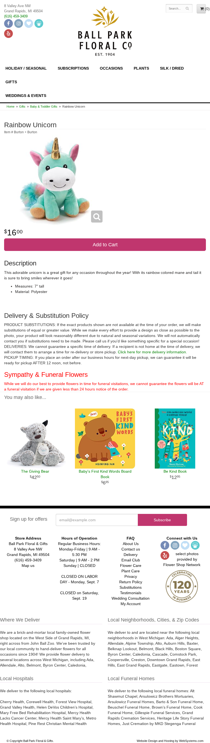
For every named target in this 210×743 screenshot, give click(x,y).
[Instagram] (18, 23)
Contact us (130, 549)
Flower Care (130, 565)
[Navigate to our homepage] (105, 30)
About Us (131, 543)
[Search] (187, 8)
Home (10, 106)
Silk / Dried (172, 68)
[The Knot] (28, 23)
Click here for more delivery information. (152, 352)
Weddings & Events (25, 95)
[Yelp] (8, 33)
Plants (141, 68)
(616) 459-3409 (16, 16)
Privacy (130, 576)
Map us (28, 565)
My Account (131, 604)
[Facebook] (8, 23)
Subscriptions (73, 68)
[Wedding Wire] (38, 23)
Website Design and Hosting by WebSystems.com (170, 740)
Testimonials (130, 593)
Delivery (131, 554)
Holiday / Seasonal (26, 68)
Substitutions (130, 587)
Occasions (111, 68)
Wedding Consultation (131, 598)
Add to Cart (105, 244)
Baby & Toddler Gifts (43, 106)
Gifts (11, 82)
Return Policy (130, 582)
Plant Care (130, 571)
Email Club (130, 560)
